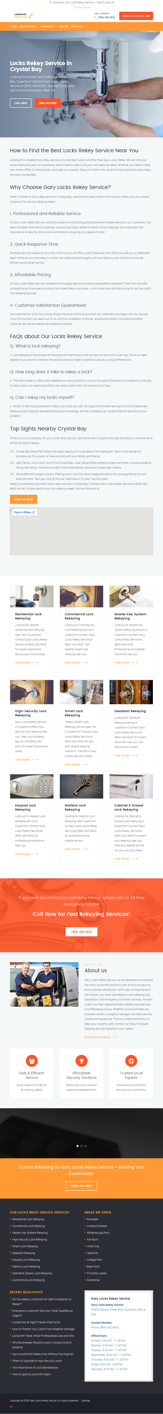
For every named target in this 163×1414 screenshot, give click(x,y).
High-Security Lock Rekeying (29, 1239)
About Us (63, 26)
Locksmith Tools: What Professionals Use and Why (43, 1336)
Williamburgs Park (98, 1233)
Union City (93, 1246)
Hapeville (92, 1253)
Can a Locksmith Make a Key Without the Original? (43, 1354)
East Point (93, 1266)
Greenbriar (93, 1280)
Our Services (47, 26)
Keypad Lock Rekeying (26, 1260)
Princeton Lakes (97, 1273)
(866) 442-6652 (106, 17)
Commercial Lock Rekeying (28, 1226)
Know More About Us (97, 1037)
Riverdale (92, 1219)
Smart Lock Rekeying (25, 1246)
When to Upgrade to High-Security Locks (37, 1361)
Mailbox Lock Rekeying (26, 1266)
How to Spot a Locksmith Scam (31, 1374)
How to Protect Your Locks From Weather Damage (43, 1329)
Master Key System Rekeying (30, 1233)
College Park (94, 1260)
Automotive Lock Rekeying (28, 1280)
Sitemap (85, 1400)
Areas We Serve (27, 26)
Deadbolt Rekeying (23, 1253)
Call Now (20, 103)
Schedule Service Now (136, 15)
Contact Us (80, 7)
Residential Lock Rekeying (28, 1219)
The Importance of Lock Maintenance (35, 1367)
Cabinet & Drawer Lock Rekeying (32, 1273)
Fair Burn (92, 1239)
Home (14, 26)
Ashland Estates (97, 1226)
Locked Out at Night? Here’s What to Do (36, 1322)
